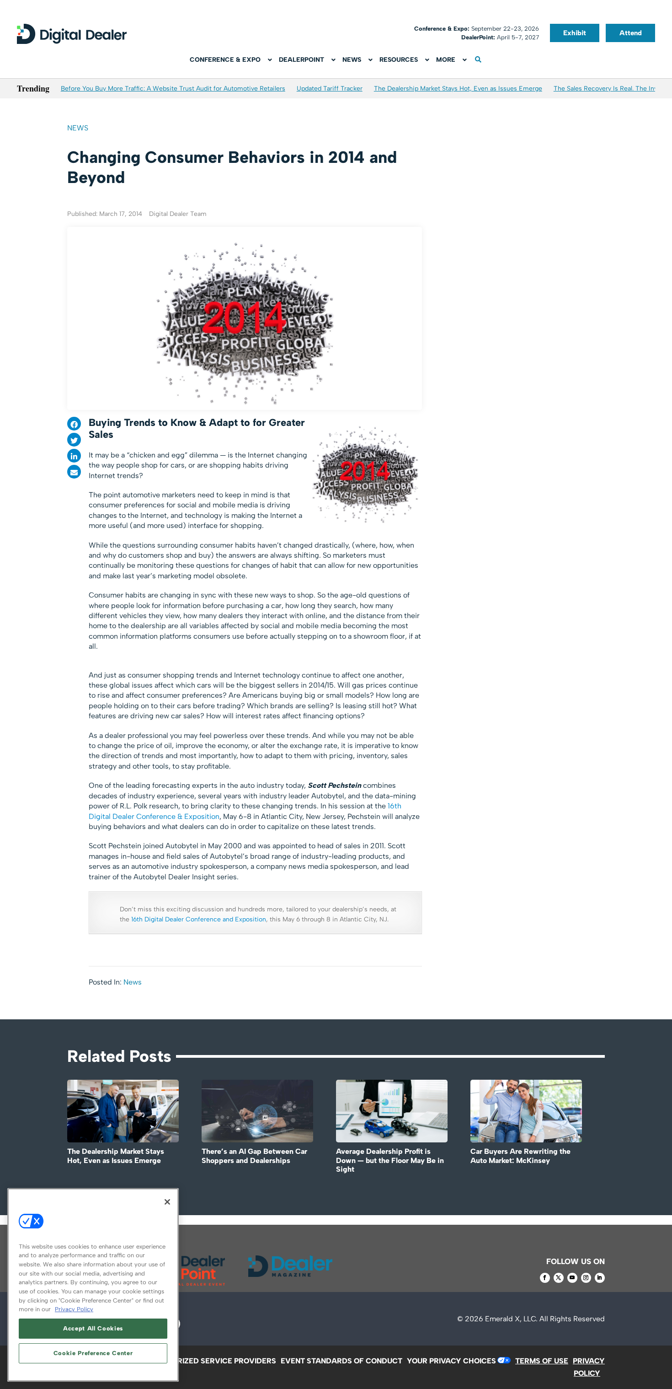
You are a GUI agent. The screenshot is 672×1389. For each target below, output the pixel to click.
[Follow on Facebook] (545, 1278)
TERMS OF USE (541, 1361)
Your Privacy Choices (451, 1361)
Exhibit (574, 33)
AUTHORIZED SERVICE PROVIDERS (213, 1361)
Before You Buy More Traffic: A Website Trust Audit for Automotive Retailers (173, 88)
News (77, 128)
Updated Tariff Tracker (330, 88)
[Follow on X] (559, 1278)
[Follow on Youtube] (572, 1278)
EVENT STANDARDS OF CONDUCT (341, 1361)
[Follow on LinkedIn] (600, 1278)
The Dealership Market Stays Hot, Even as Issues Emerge (458, 88)
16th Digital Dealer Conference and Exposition (198, 919)
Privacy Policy (74, 1309)
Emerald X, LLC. (511, 1318)
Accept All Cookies (93, 1328)
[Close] (167, 1202)
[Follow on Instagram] (586, 1278)
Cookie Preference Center (93, 1353)
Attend (630, 33)
